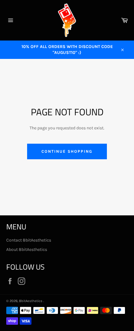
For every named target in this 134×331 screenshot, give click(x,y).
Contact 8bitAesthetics (28, 240)
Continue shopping (66, 151)
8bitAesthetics (31, 301)
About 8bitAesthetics (26, 249)
